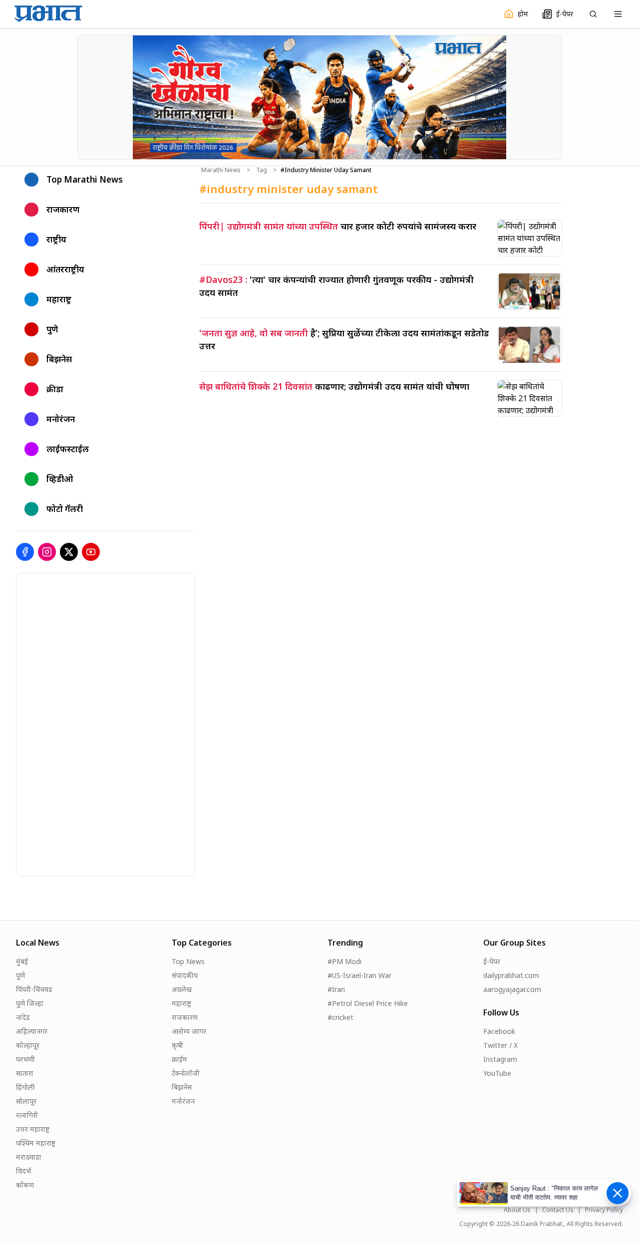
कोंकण (25, 1185)
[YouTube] (91, 552)
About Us (517, 1210)
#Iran (336, 989)
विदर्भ (23, 1171)
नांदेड (23, 1017)
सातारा (24, 1073)
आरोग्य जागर (189, 1031)
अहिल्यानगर (31, 1031)
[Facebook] (25, 552)
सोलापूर (26, 1101)
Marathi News (221, 170)
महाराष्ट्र (181, 1003)
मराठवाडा (28, 1157)
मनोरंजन (183, 1101)
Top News (188, 961)
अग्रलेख (182, 989)
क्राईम (179, 1059)
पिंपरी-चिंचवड (34, 989)
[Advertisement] (91, 723)
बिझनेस (182, 1087)
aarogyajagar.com (512, 989)
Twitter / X (500, 1045)
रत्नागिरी (27, 1115)
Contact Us (558, 1210)
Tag (261, 170)
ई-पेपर (491, 961)
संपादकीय (185, 975)
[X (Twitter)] (69, 552)
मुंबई (22, 961)
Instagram (500, 1059)
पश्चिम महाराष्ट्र (35, 1143)
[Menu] (618, 14)
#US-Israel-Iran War (359, 975)
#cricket (340, 1017)
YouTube (497, 1073)
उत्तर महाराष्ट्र (32, 1129)
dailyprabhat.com (511, 975)
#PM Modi (344, 961)
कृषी (177, 1045)
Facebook (499, 1031)
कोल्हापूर (27, 1045)
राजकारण (185, 1017)
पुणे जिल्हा (29, 1003)
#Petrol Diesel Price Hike (367, 1003)
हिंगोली (25, 1087)
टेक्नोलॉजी (186, 1073)
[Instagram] (47, 552)
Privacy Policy (604, 1210)
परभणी (25, 1059)
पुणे (20, 975)
